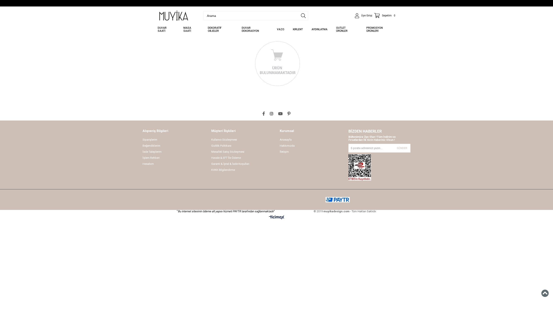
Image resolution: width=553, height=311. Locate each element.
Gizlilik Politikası (221, 145)
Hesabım (148, 163)
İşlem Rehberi (151, 157)
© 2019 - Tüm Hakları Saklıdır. (345, 211)
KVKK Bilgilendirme (223, 169)
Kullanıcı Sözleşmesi (224, 139)
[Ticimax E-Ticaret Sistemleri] (276, 217)
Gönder (402, 148)
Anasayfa (286, 139)
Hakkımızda (287, 145)
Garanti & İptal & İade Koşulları (230, 163)
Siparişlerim (150, 139)
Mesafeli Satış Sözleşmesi (227, 151)
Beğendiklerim (151, 145)
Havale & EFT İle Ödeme (226, 157)
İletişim (284, 151)
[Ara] (303, 15)
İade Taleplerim (152, 151)
